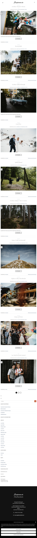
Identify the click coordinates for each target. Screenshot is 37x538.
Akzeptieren (18, 529)
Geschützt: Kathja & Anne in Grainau (18, 200)
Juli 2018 (2, 436)
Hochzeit (18, 5)
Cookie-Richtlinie (15, 536)
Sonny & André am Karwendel (18, 240)
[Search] (34, 2)
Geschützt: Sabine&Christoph (18, 84)
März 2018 (2, 441)
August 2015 (3, 445)
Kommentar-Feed (4, 464)
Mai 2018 (2, 439)
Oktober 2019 (3, 426)
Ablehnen (19, 532)
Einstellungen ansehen (18, 534)
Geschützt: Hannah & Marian (18, 6)
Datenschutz (19, 536)
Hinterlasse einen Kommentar (32, 80)
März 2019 (2, 430)
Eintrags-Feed (3, 462)
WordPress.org (3, 466)
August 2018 (3, 434)
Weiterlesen (18, 38)
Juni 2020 (2, 423)
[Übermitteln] (35, 401)
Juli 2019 (2, 428)
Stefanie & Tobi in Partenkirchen (18, 278)
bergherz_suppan (24, 9)
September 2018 (3, 432)
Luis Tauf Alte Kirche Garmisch (18, 355)
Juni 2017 (2, 443)
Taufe (18, 353)
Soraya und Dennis (18, 317)
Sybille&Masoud (18, 162)
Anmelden (2, 460)
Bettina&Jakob (18, 46)
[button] (35, 522)
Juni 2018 (2, 438)
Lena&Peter (18, 124)
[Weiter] (20, 392)
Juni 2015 (2, 447)
